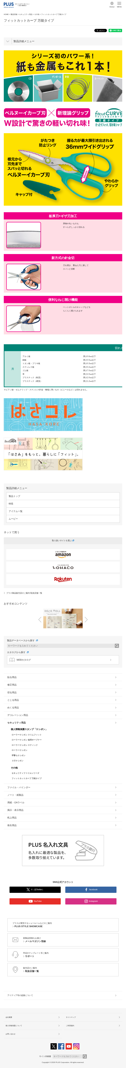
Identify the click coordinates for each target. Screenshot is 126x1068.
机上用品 (12, 817)
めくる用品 (13, 707)
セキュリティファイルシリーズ (25, 773)
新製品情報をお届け (34, 940)
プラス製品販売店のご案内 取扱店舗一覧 (24, 593)
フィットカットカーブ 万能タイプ (27, 778)
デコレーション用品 (17, 715)
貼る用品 (12, 677)
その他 (36, 14)
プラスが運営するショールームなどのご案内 (32, 925)
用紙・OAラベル (15, 802)
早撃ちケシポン (18, 755)
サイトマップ (71, 1017)
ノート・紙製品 (15, 795)
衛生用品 (12, 825)
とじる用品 (13, 700)
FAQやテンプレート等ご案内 (36, 954)
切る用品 (12, 692)
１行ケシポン (17, 761)
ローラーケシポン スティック (25, 745)
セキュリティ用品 (25, 14)
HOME (6, 14)
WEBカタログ (24, 659)
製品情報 (14, 14)
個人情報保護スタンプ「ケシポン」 (29, 729)
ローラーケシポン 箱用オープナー (27, 740)
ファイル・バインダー (18, 787)
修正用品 (12, 684)
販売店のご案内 (31, 969)
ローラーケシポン (19, 750)
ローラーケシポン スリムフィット (27, 735)
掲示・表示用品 (15, 810)
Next (86, 619)
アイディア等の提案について (20, 995)
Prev (39, 619)
